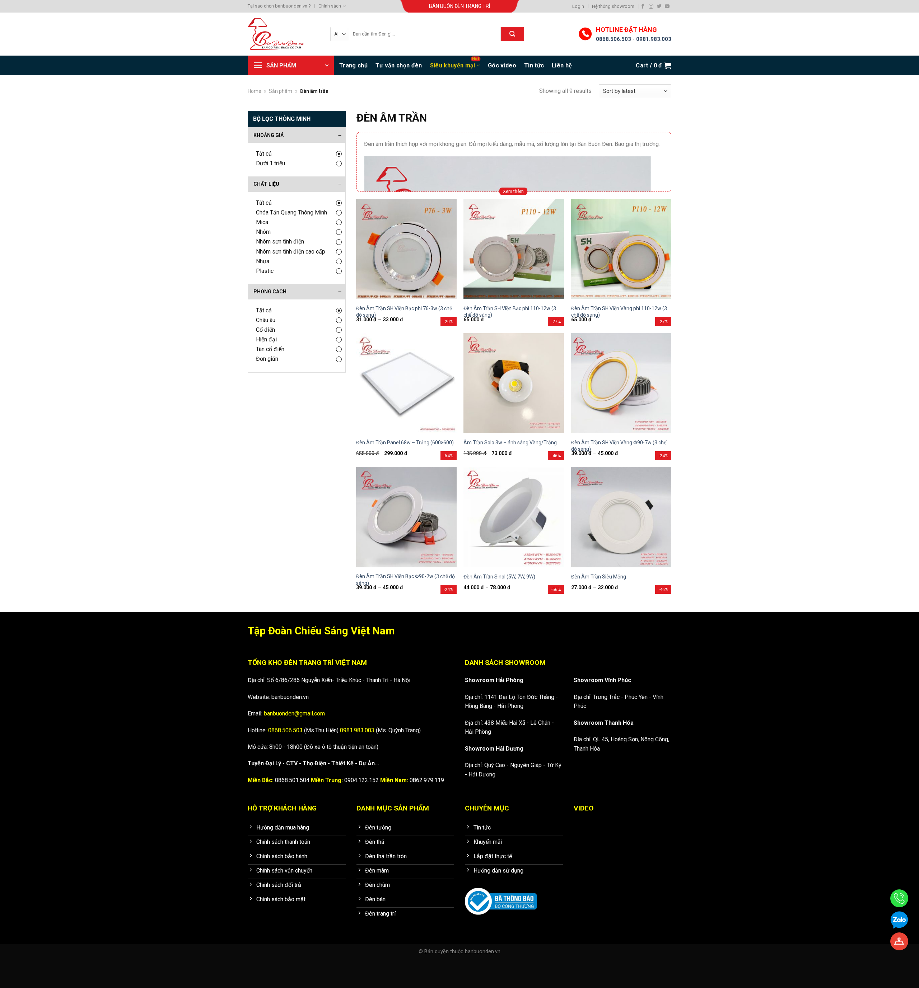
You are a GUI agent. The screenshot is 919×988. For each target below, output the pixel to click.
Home (254, 91)
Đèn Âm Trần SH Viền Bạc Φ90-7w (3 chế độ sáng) (405, 579)
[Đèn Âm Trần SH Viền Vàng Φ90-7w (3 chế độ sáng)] (621, 383)
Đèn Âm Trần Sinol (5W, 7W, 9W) (499, 577)
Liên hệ (562, 65)
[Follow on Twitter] (659, 6)
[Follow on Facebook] (642, 6)
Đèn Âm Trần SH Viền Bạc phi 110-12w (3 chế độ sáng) (509, 312)
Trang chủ (353, 65)
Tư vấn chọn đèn (398, 65)
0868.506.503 (613, 39)
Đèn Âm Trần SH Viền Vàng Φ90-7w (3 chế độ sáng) (618, 446)
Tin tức (534, 65)
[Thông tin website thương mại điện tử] (501, 896)
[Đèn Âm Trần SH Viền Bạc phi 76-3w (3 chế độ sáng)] (406, 249)
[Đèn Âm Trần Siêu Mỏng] (621, 517)
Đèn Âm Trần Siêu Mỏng (598, 577)
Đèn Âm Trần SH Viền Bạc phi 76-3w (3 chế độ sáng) (404, 312)
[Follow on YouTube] (667, 6)
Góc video (502, 65)
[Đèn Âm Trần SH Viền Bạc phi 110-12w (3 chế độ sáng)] (513, 249)
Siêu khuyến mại (452, 65)
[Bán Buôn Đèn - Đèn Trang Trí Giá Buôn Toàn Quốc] (283, 34)
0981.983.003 (653, 39)
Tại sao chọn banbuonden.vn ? (279, 6)
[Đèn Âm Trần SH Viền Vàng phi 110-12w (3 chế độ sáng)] (621, 249)
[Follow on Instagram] (651, 6)
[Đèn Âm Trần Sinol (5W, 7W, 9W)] (513, 517)
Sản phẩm (280, 91)
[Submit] (512, 34)
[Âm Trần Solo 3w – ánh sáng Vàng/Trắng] (513, 383)
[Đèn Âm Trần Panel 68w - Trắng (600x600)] (406, 383)
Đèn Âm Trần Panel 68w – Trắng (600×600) (405, 442)
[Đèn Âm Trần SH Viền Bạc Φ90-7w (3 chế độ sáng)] (406, 517)
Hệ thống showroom (613, 6)
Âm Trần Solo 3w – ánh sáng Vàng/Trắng (510, 442)
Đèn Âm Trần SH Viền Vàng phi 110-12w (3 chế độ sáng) (619, 312)
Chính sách (329, 6)
